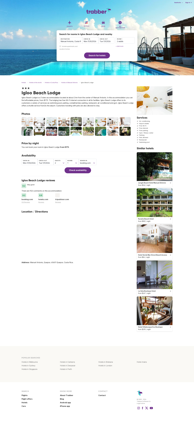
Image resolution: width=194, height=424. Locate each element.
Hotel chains (142, 362)
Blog (62, 399)
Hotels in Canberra (67, 362)
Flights (25, 395)
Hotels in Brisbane (105, 362)
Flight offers (27, 399)
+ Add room (119, 46)
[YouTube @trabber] (151, 409)
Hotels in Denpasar (67, 365)
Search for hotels (97, 55)
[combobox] (70, 40)
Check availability (78, 170)
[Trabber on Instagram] (138, 409)
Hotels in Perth (66, 369)
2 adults (120, 41)
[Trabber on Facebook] (142, 409)
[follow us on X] (146, 409)
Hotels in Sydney (28, 365)
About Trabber (66, 395)
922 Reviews (26, 202)
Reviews (41, 202)
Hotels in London (105, 365)
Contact (102, 395)
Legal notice (141, 403)
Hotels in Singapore (29, 369)
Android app (65, 402)
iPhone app (65, 406)
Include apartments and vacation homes (68, 48)
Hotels (24, 402)
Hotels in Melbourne (30, 362)
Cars (24, 406)
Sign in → (188, 2)
